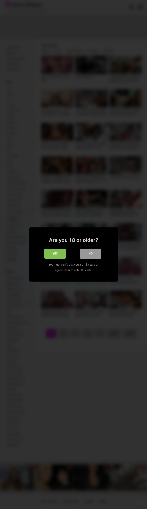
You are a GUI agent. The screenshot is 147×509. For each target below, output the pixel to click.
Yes (55, 253)
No (91, 253)
